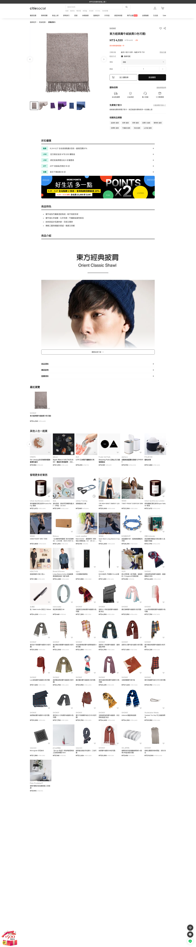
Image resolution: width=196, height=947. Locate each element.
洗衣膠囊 (105, 11)
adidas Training (81, 501)
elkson (55, 457)
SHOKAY (33, 413)
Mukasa (56, 536)
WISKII (101, 501)
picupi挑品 (57, 748)
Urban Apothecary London (40, 501)
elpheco (125, 457)
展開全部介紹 (96, 352)
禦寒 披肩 (135, 123)
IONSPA (33, 457)
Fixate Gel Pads (104, 457)
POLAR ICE (148, 457)
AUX (77, 457)
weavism (33, 748)
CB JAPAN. (126, 748)
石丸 (54, 501)
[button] (34, 106)
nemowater (57, 607)
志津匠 (32, 607)
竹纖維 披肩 (126, 128)
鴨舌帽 (78, 11)
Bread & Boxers (59, 571)
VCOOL (97, 11)
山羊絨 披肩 (148, 128)
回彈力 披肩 (146, 123)
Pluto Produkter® (36, 783)
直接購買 (152, 77)
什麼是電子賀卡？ (159, 105)
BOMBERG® (126, 536)
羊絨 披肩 (137, 128)
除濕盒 (85, 11)
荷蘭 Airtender (150, 536)
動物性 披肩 (158, 123)
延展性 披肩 (115, 123)
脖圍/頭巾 (51, 22)
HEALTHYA (34, 571)
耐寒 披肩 (125, 123)
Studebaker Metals (152, 713)
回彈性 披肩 (115, 128)
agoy (78, 571)
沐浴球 (91, 11)
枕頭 (66, 11)
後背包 (72, 11)
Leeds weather (81, 536)
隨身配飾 (42, 22)
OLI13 (123, 571)
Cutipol (101, 571)
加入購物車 (124, 77)
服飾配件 (33, 22)
